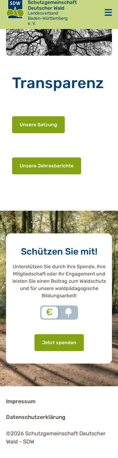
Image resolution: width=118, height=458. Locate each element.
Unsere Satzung (38, 124)
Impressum (20, 401)
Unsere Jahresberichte (47, 166)
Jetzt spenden (59, 342)
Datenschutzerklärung (35, 417)
